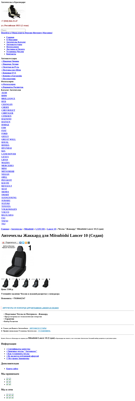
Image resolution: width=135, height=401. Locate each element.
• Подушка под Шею (11, 70)
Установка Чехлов (15, 51)
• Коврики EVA (8, 73)
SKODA (5, 192)
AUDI (4, 93)
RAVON (5, 183)
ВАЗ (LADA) (7, 215)
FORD (4, 133)
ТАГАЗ (4, 221)
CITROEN (6, 116)
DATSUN (5, 122)
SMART (5, 195)
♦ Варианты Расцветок (12, 87)
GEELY (5, 136)
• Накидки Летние (10, 64)
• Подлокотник (8, 79)
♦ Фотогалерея (8, 84)
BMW (4, 96)
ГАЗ (3, 218)
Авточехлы (16, 229)
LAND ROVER (8, 154)
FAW (3, 128)
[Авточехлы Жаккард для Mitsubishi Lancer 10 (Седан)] (17, 277)
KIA (3, 151)
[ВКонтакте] (20, 242)
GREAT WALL (8, 139)
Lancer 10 (51, 229)
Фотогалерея (12, 47)
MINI (4, 168)
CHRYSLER (7, 113)
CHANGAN (7, 104)
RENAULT (6, 186)
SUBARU (5, 200)
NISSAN (5, 174)
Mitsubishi (28, 229)
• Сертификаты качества (18, 349)
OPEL (4, 177)
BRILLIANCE (8, 98)
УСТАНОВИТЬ (44, 331)
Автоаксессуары (14, 44)
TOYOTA (6, 206)
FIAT (3, 130)
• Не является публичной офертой (22, 356)
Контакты (11, 54)
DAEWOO (6, 119)
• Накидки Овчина (10, 61)
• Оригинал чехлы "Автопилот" (21, 351)
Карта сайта (12, 369)
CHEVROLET (8, 110)
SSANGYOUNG (8, 197)
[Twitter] (23, 242)
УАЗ (3, 224)
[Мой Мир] (28, 242)
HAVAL (5, 142)
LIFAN (4, 160)
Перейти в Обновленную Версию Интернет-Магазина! (26, 33)
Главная (10, 37)
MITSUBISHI (7, 171)
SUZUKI (5, 203)
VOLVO (5, 212)
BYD (3, 101)
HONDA (5, 145)
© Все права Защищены (17, 358)
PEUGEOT (6, 180)
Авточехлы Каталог (16, 42)
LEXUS (5, 157)
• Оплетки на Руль (10, 67)
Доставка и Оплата (15, 49)
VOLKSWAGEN (9, 209)
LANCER (40, 229)
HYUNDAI (6, 148)
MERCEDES (7, 165)
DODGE (5, 125)
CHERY (5, 107)
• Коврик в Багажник (11, 76)
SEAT (4, 189)
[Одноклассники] (26, 242)
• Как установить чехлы (17, 354)
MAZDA (5, 163)
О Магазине (12, 40)
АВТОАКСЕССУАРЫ (37, 328)
